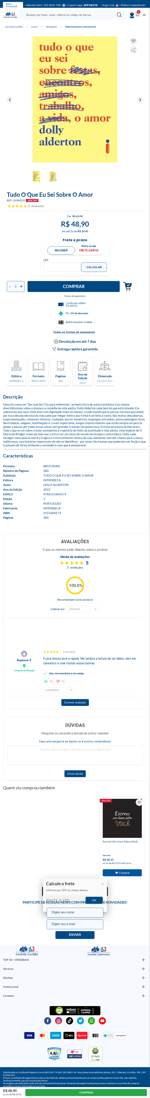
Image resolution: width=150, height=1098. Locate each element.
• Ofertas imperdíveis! (132, 5)
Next (140, 100)
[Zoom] (75, 99)
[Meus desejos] (139, 802)
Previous (10, 100)
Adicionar (126, 286)
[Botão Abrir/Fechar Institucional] (143, 959)
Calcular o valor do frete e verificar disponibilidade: (75, 895)
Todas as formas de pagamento (74, 332)
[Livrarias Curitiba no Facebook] (47, 1020)
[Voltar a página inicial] (10, 14)
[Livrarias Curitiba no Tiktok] (69, 1020)
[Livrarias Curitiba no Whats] (91, 1020)
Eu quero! (75, 935)
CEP (45, 260)
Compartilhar (133, 50)
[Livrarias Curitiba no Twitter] (80, 1020)
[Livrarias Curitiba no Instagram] (58, 1020)
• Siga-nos (107, 5)
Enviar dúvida (75, 773)
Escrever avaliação (75, 702)
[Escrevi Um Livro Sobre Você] (122, 819)
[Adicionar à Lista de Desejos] (133, 41)
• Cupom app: (81, 5)
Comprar (74, 286)
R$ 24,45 (83, 231)
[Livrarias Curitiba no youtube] (102, 1020)
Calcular (94, 267)
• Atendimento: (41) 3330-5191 (43, 5)
